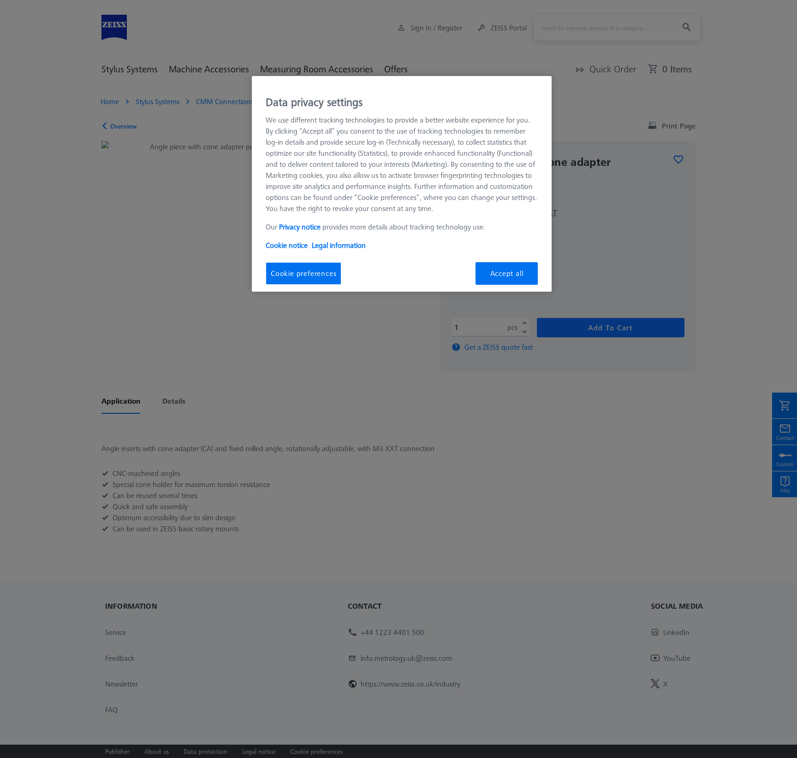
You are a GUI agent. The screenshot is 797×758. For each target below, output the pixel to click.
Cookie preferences (303, 273)
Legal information (339, 245)
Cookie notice (287, 245)
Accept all (506, 273)
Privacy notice (300, 227)
